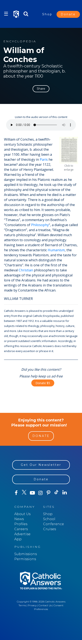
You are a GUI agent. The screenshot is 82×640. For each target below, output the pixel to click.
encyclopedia (19, 41)
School (49, 519)
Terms (22, 605)
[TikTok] (57, 493)
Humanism (56, 250)
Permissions (25, 559)
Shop (47, 14)
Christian (26, 270)
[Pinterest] (48, 493)
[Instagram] (40, 493)
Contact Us (45, 605)
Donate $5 (43, 383)
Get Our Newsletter (41, 465)
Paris (44, 159)
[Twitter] (24, 493)
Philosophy (40, 225)
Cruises (49, 529)
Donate (68, 14)
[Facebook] (16, 493)
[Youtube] (32, 493)
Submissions (25, 554)
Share (41, 89)
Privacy (32, 605)
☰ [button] (6, 14)
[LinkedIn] (65, 493)
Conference (53, 524)
